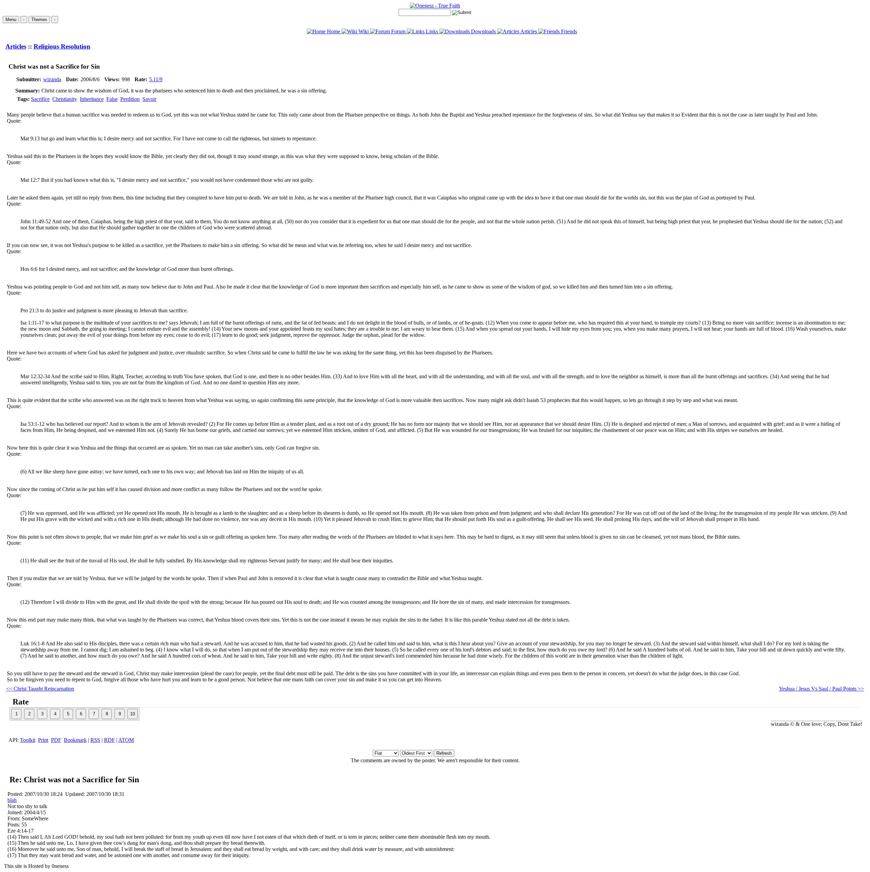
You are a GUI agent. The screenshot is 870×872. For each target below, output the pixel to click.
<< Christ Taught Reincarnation (40, 689)
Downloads (483, 31)
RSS (95, 740)
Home (334, 31)
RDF (109, 740)
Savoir (149, 99)
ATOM (126, 740)
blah (12, 800)
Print (43, 740)
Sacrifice (40, 99)
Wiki (363, 31)
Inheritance (92, 99)
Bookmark (75, 740)
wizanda (52, 79)
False (112, 99)
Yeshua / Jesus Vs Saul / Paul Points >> (821, 689)
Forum (398, 31)
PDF (56, 740)
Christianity (64, 99)
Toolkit (27, 740)
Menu (10, 19)
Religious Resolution (62, 46)
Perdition (130, 99)
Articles (528, 31)
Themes (39, 19)
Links (431, 31)
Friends (568, 31)
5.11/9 (155, 79)
